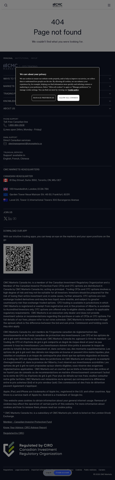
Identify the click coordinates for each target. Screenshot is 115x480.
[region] (57, 86)
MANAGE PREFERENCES (43, 98)
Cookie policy (73, 90)
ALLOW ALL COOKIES (68, 98)
